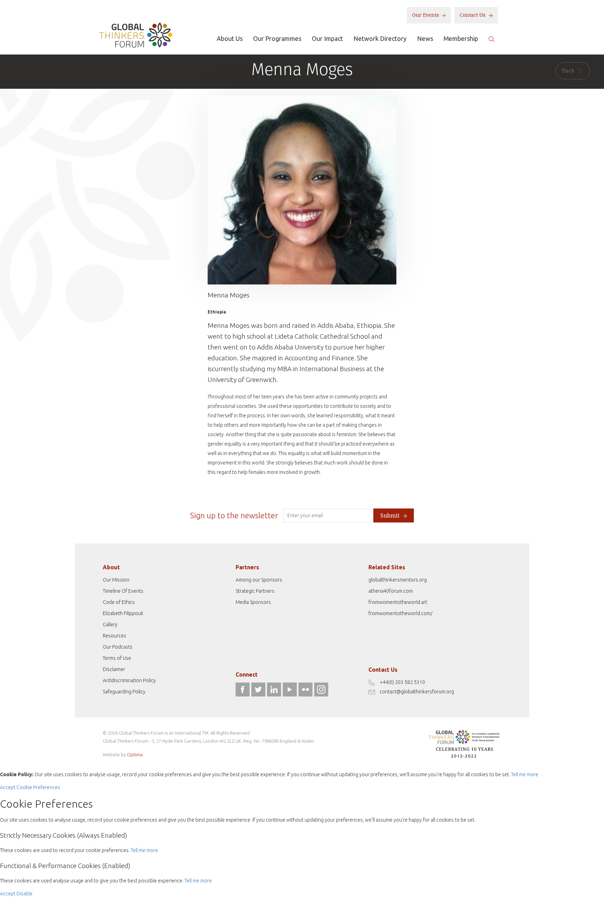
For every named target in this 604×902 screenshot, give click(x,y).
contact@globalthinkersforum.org (417, 691)
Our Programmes (277, 38)
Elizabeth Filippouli (123, 613)
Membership (461, 38)
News (425, 38)
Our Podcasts (117, 647)
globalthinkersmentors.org (397, 580)
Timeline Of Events (123, 591)
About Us (230, 38)
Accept (7, 787)
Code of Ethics (119, 602)
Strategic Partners (255, 591)
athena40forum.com (390, 591)
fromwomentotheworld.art (397, 602)
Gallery (110, 624)
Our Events (426, 15)
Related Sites (386, 567)
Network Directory (380, 38)
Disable (24, 893)
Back (569, 70)
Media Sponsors (253, 602)
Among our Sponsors (259, 580)
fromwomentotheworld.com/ (400, 613)
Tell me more (524, 774)
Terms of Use (117, 658)
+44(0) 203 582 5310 (402, 682)
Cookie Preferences (38, 787)
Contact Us (473, 15)
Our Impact (327, 38)
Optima (135, 754)
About (111, 567)
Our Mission (116, 580)
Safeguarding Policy (124, 691)
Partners (247, 567)
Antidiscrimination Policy (129, 680)
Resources (114, 635)
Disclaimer (114, 669)
